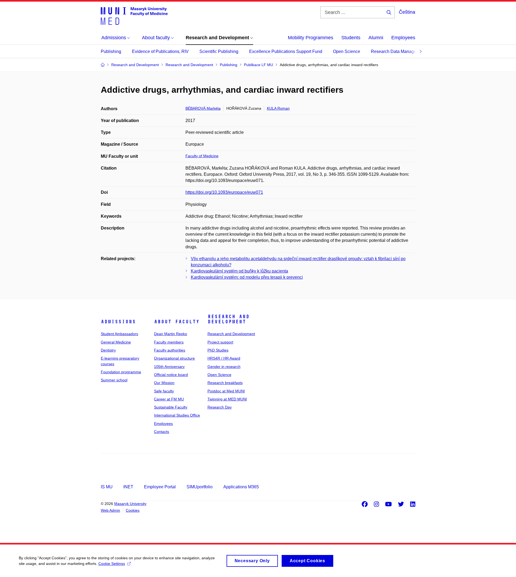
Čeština (407, 12)
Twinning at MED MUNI (227, 399)
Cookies (132, 510)
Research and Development (228, 319)
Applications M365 (241, 487)
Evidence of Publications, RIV (160, 51)
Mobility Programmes (310, 37)
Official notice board (171, 374)
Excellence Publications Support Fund (285, 51)
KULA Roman (278, 108)
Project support (220, 342)
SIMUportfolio (200, 487)
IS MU (107, 487)
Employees (403, 37)
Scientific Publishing (218, 51)
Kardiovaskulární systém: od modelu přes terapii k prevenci (247, 277)
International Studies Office (177, 415)
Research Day (219, 407)
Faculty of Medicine (201, 156)
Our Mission (164, 383)
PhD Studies (217, 350)
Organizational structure (174, 358)
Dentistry (108, 350)
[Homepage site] (134, 15)
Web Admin (110, 510)
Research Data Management (398, 51)
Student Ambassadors (119, 334)
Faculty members (169, 342)
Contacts (161, 431)
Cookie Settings (111, 563)
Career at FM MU (169, 399)
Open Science (346, 51)
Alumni (375, 37)
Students (350, 37)
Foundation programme (121, 372)
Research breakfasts (225, 383)
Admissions (118, 322)
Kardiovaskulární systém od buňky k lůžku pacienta (239, 271)
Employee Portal (160, 487)
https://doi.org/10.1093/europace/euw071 (224, 192)
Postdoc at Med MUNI (226, 391)
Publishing (111, 51)
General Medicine (116, 342)
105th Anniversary (169, 366)
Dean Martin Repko (170, 334)
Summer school (114, 380)
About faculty (176, 322)
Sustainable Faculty (170, 407)
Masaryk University (130, 503)
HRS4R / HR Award (223, 358)
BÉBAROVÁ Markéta (203, 108)
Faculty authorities (169, 350)
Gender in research (224, 366)
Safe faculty (164, 391)
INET (128, 487)
